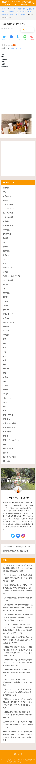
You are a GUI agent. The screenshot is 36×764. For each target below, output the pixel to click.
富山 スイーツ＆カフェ (11, 440)
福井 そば (6, 461)
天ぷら (5, 301)
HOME (19, 754)
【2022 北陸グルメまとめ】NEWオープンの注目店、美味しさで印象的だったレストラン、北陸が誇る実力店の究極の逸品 (17, 589)
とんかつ (6, 255)
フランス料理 (8, 204)
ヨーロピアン (8, 225)
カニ (4, 259)
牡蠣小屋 (6, 310)
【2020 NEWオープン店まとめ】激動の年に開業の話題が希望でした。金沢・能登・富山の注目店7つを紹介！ (17, 568)
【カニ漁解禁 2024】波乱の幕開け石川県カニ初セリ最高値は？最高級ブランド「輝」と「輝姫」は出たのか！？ (18, 617)
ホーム (6, 9)
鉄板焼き (6, 326)
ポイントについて (17, 48)
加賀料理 (6, 293)
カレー (5, 356)
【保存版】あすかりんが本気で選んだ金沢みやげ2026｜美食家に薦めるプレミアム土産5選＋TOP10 (17, 640)
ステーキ (6, 331)
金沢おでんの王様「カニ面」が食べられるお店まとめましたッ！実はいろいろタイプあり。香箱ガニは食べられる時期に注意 (17, 736)
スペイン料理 (8, 213)
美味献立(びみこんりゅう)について (15, 551)
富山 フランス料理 (9, 423)
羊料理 (5, 238)
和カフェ (6, 368)
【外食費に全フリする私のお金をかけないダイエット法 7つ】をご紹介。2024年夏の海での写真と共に (17, 662)
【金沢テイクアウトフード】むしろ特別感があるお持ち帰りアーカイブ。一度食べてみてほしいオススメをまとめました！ (17, 703)
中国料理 (6, 230)
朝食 (4, 364)
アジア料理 (7, 234)
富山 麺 (5, 436)
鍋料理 (5, 297)
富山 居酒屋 (7, 431)
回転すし (6, 242)
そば (4, 352)
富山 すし (6, 419)
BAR (5, 402)
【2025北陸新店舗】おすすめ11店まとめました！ (17, 599)
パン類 (5, 394)
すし (4, 192)
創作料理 (6, 251)
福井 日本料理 (8, 448)
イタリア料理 (8, 217)
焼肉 (4, 339)
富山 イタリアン (9, 427)
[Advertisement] (18, 90)
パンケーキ (7, 398)
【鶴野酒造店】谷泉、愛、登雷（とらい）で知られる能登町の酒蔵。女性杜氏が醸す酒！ (17, 714)
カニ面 (5, 272)
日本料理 (6, 188)
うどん (5, 347)
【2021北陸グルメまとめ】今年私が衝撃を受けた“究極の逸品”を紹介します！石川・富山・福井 (17, 578)
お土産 (5, 246)
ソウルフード (8, 314)
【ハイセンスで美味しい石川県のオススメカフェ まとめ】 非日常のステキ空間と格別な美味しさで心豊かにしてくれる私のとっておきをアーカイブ (18, 629)
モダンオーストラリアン (12, 276)
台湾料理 (6, 221)
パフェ (5, 381)
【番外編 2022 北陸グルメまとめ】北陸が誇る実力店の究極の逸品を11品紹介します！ (17, 672)
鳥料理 (5, 284)
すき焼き (6, 335)
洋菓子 (5, 389)
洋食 (4, 263)
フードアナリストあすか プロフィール (17, 547)
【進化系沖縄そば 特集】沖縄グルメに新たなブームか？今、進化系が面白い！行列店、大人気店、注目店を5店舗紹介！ (18, 11)
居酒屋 (5, 200)
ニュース (12, 9)
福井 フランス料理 (9, 457)
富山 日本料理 (8, 415)
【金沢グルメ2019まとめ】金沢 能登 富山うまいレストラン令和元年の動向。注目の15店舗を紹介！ (17, 692)
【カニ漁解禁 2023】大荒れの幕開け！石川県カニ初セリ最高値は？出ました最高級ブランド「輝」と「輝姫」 (18, 607)
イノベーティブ (8, 209)
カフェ (5, 377)
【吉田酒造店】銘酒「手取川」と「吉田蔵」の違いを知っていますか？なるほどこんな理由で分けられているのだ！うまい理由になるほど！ (17, 651)
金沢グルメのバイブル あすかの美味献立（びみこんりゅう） (16, 3)
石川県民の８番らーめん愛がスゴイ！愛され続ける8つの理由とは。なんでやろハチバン (18, 724)
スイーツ (6, 385)
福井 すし (6, 453)
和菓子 (5, 373)
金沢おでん (7, 196)
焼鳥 (4, 343)
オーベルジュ (8, 267)
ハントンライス (8, 322)
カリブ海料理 (8, 280)
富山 (4, 411)
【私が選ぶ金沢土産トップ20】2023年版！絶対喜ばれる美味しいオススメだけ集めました (17, 682)
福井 (4, 444)
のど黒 (5, 305)
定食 (4, 360)
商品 (4, 406)
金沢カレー (7, 318)
